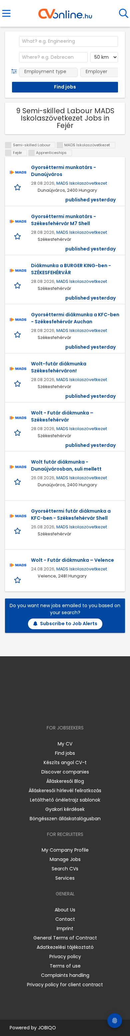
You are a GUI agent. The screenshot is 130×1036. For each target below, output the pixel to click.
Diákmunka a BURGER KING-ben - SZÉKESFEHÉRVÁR (71, 269)
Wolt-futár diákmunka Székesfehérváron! (58, 367)
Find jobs (65, 753)
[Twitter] (81, 708)
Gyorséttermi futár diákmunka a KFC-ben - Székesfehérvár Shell (71, 514)
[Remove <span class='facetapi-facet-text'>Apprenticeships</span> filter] (32, 153)
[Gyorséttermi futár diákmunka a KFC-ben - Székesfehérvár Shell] (18, 516)
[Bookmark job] (18, 187)
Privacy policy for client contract (65, 984)
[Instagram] (61, 708)
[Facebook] (50, 708)
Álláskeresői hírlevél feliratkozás (65, 790)
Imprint (65, 928)
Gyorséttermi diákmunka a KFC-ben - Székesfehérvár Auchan (75, 318)
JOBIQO (47, 1027)
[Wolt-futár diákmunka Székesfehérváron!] (18, 368)
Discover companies (65, 771)
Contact (65, 919)
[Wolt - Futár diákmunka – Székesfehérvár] (18, 417)
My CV (65, 743)
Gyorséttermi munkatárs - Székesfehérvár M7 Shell (63, 220)
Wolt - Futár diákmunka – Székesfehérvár (62, 416)
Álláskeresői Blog (65, 781)
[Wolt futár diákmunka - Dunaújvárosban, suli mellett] (18, 467)
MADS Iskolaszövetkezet (81, 183)
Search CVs (65, 868)
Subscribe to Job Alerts (68, 623)
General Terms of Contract (65, 937)
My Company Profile (65, 850)
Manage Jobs (65, 859)
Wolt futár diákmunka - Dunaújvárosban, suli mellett (66, 465)
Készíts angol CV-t (65, 762)
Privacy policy (65, 956)
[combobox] (68, 41)
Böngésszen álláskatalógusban (65, 818)
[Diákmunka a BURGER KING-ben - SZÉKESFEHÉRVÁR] (18, 270)
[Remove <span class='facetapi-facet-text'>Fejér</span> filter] (8, 153)
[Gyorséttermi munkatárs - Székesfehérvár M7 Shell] (18, 221)
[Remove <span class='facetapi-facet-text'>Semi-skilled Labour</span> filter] (8, 145)
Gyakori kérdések (65, 809)
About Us (65, 909)
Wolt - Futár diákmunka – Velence (72, 560)
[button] (15, 71)
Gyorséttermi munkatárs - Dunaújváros (63, 171)
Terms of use (65, 966)
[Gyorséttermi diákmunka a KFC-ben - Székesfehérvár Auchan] (18, 319)
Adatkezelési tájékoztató (65, 947)
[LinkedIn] (72, 708)
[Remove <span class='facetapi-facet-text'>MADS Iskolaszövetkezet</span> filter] (60, 145)
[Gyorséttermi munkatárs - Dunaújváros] (18, 172)
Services (65, 878)
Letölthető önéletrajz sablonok (65, 800)
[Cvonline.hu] (65, 11)
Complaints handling (65, 975)
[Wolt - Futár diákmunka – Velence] (18, 565)
